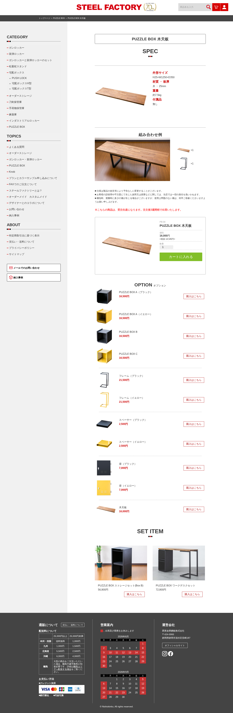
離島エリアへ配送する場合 (68, 667)
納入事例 (14, 215)
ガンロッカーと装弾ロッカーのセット (30, 60)
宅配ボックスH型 (22, 83)
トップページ (44, 18)
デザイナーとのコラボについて (27, 203)
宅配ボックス (16, 72)
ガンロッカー (16, 47)
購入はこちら (193, 296)
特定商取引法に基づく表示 (24, 235)
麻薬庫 (13, 114)
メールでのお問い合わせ (26, 267)
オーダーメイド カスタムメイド (28, 196)
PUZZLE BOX (59, 18)
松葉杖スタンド (18, 66)
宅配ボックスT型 (21, 88)
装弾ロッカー (16, 54)
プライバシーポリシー (21, 248)
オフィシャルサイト (175, 645)
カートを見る (216, 7)
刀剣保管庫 (15, 102)
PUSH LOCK (19, 78)
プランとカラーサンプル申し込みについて (33, 178)
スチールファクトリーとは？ (25, 190)
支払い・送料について (21, 241)
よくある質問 (16, 147)
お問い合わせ (16, 209)
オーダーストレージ (20, 95)
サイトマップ (16, 254)
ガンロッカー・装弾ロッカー (25, 159)
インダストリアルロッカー (24, 120)
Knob (12, 171)
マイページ (224, 7)
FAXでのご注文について (23, 184)
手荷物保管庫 (16, 108)
